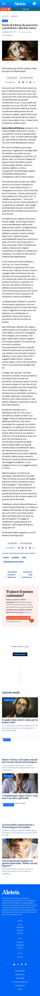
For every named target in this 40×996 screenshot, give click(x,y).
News (20, 924)
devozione (14, 16)
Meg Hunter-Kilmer (25, 32)
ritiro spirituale (8, 776)
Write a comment (20, 654)
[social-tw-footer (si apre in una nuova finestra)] (22, 964)
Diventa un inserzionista (20, 982)
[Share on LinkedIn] (23, 82)
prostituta (15, 557)
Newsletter (20, 942)
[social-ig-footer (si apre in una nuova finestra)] (26, 964)
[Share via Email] (30, 82)
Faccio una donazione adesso (17, 618)
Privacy (20, 989)
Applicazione (20, 945)
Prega (24, 9)
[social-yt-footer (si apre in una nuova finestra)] (14, 964)
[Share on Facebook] (19, 82)
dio (5, 841)
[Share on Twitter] (26, 82)
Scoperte (20, 933)
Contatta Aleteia (20, 986)
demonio (7, 740)
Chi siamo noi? (20, 974)
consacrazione (8, 805)
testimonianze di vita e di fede (13, 562)
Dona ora (4, 9)
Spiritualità (5, 16)
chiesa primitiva (9, 700)
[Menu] (7, 4)
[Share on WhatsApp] (34, 82)
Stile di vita (20, 927)
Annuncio (20, 948)
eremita (6, 557)
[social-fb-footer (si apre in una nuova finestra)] (18, 964)
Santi (24, 557)
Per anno (20, 957)
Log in (27, 646)
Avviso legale (20, 978)
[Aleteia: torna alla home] (20, 4)
